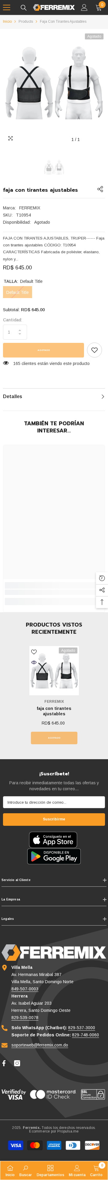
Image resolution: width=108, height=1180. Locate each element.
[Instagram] (17, 1063)
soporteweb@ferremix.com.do (39, 1045)
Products (26, 21)
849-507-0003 (24, 988)
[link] (94, 350)
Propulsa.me (68, 1131)
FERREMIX (29, 207)
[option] (54, 83)
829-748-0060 (85, 1034)
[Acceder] (84, 7)
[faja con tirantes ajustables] (54, 670)
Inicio (7, 21)
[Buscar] (23, 7)
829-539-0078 (24, 1017)
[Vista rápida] (33, 662)
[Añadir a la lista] (33, 651)
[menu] (6, 7)
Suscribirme (54, 819)
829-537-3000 (81, 1027)
